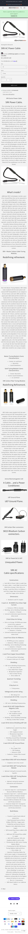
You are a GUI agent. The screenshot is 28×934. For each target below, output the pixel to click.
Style (2, 70)
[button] (3, 7)
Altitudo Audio (8, 929)
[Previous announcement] (2, 1)
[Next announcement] (25, 1)
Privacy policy (10, 931)
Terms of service (18, 931)
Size (2, 64)
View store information (8, 94)
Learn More (3, 55)
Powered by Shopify (15, 929)
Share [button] (4, 888)
